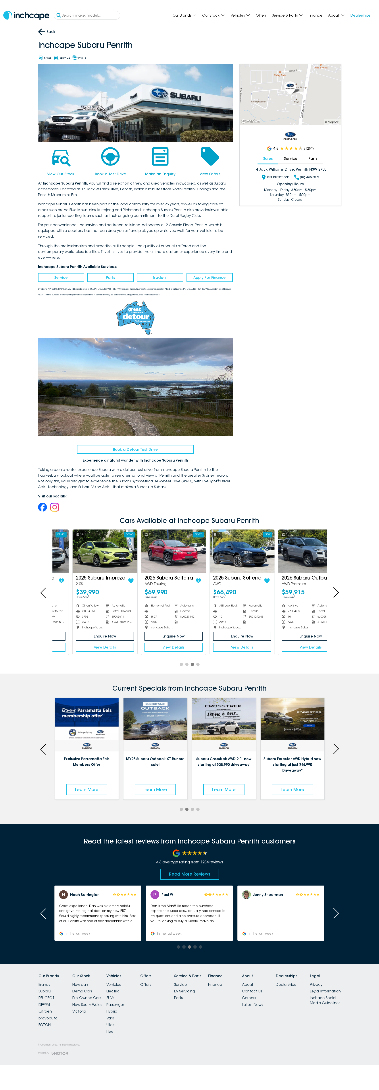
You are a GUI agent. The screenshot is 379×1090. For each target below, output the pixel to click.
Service (61, 277)
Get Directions (278, 177)
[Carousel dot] (181, 664)
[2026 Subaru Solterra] (155, 551)
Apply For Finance (209, 277)
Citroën (45, 1011)
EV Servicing (184, 991)
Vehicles (238, 15)
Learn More (86, 789)
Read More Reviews (189, 874)
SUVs (110, 998)
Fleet (110, 1031)
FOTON (44, 1025)
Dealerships (360, 15)
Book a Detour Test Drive (135, 449)
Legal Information (325, 991)
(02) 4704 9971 (309, 177)
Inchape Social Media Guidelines (325, 1000)
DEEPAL (44, 1004)
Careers (249, 998)
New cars (80, 984)
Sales (268, 158)
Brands (44, 984)
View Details (87, 647)
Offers (261, 15)
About (333, 15)
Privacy (316, 984)
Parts (110, 277)
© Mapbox (332, 122)
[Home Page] (26, 15)
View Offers (210, 174)
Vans (110, 1018)
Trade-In (159, 277)
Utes (110, 1025)
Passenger (115, 1004)
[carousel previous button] (43, 592)
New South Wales (87, 1004)
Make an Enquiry (160, 174)
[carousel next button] (335, 592)
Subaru (44, 991)
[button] (97, 913)
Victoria (79, 1011)
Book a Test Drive (110, 174)
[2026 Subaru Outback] (292, 551)
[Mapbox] (251, 121)
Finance (316, 15)
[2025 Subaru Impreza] (86, 551)
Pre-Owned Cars (86, 998)
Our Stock (210, 15)
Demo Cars (82, 991)
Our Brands (182, 15)
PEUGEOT (46, 998)
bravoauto (48, 1018)
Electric (112, 991)
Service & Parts (285, 15)
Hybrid (111, 1011)
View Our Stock (60, 174)
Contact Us (252, 991)
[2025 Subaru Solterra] (223, 551)
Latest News (252, 1004)
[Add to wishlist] (112, 581)
